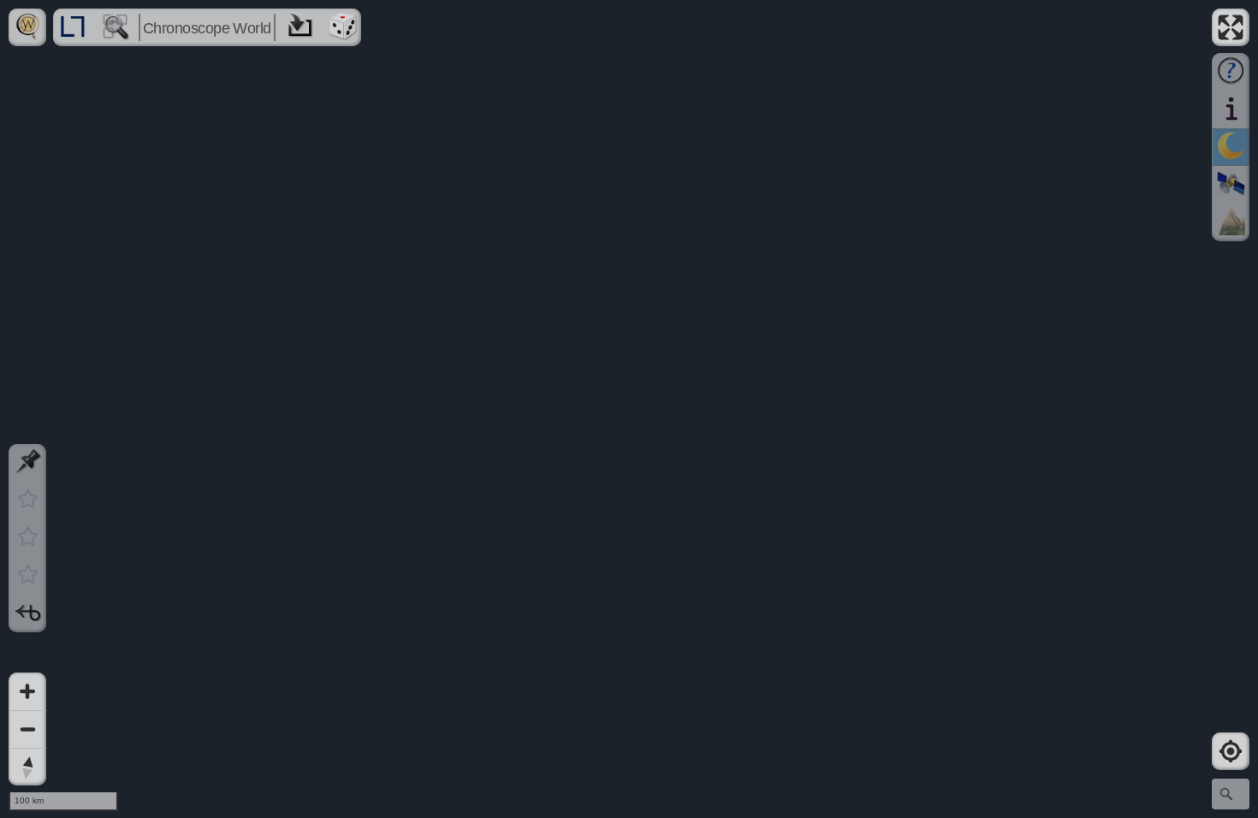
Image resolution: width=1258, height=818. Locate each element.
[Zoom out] (27, 729)
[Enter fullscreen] (1230, 27)
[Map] (629, 409)
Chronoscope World (207, 28)
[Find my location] (1230, 751)
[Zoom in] (27, 691)
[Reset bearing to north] (27, 766)
